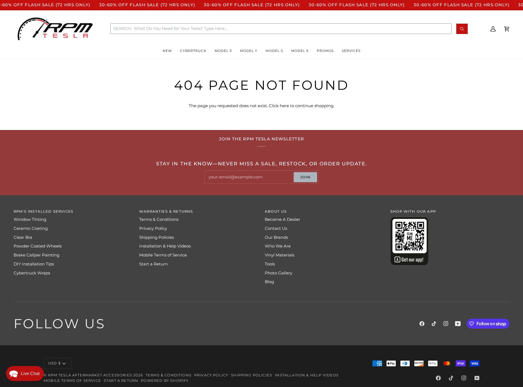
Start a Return (153, 264)
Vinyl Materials (279, 255)
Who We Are (278, 246)
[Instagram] (446, 323)
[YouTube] (458, 323)
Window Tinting (30, 219)
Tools (270, 264)
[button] (167, 50)
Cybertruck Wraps (32, 273)
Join (305, 177)
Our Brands (276, 237)
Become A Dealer (282, 219)
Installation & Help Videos (165, 246)
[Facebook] (422, 323)
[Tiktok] (434, 323)
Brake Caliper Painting (36, 255)
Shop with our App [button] (413, 211)
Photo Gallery (278, 273)
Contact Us (276, 228)
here (284, 105)
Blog (269, 281)
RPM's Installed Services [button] (43, 211)
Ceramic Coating (31, 228)
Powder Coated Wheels (38, 246)
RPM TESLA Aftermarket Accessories (90, 375)
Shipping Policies (156, 237)
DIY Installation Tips (34, 264)
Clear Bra (23, 237)
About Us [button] (276, 211)
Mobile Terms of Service (163, 255)
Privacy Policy (153, 228)
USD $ (54, 363)
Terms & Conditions (158, 219)
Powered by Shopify (164, 380)
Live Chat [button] (30, 373)
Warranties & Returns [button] (166, 211)
